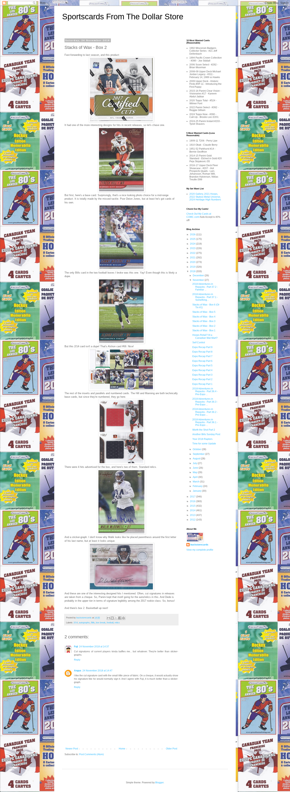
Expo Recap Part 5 (202, 365)
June (196, 467)
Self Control (198, 342)
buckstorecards (199, 544)
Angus (77, 670)
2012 (193, 519)
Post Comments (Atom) (91, 754)
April (195, 477)
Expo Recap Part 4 (202, 370)
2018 (193, 271)
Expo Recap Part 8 (202, 351)
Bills (93, 622)
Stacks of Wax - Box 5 (203, 312)
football (110, 622)
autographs (84, 622)
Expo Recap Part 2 (202, 379)
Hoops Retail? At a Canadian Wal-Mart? (205, 336)
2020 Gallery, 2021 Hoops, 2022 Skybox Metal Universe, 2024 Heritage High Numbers (205, 197)
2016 (193, 501)
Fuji (76, 646)
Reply (77, 659)
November (199, 280)
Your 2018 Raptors (202, 439)
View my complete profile (199, 549)
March (196, 481)
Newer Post (71, 748)
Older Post (171, 748)
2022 (193, 253)
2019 (193, 266)
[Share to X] (116, 618)
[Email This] (108, 618)
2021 (193, 257)
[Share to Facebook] (120, 618)
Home (122, 748)
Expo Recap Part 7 (202, 356)
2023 (193, 248)
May (195, 472)
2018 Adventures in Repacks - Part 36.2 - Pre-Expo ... (205, 412)
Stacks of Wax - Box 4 (203, 316)
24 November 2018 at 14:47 (97, 670)
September (199, 454)
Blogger (159, 782)
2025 (193, 239)
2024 (193, 243)
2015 (193, 505)
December (199, 275)
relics (117, 622)
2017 (193, 496)
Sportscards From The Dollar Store (122, 16)
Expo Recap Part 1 (202, 384)
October (197, 449)
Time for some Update (204, 443)
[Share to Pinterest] (123, 618)
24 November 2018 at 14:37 (94, 646)
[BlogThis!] (112, 618)
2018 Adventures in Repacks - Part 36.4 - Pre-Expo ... (205, 391)
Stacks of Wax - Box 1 (203, 330)
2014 (193, 510)
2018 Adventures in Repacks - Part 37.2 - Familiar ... (205, 287)
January (197, 491)
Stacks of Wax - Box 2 (203, 326)
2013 (193, 515)
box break (101, 622)
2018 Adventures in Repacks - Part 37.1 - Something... (205, 297)
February (198, 486)
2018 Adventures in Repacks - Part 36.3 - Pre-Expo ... (205, 401)
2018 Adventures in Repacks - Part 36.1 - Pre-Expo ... (205, 422)
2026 (193, 234)
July (195, 463)
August (197, 458)
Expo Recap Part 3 (202, 374)
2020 (193, 262)
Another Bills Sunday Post (206, 434)
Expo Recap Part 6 (202, 361)
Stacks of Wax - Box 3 (203, 321)
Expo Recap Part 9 (202, 347)
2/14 (76, 622)
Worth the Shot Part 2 (203, 429)
